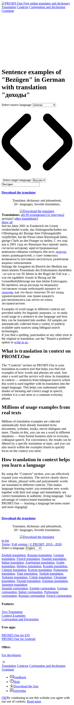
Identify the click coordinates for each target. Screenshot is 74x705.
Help (17, 681)
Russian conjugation (31, 595)
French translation (28, 559)
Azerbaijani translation (39, 562)
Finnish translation (28, 581)
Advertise (20, 691)
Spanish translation (54, 559)
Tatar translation (27, 573)
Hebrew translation (29, 566)
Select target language (17, 180)
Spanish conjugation (15, 588)
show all (7, 222)
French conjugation (59, 595)
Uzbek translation (40, 577)
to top (5, 540)
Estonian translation (55, 581)
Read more (34, 701)
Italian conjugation (30, 592)
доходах (61, 251)
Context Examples (13, 615)
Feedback (20, 677)
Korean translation (40, 570)
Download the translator (19, 192)
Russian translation (39, 555)
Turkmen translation (15, 577)
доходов (7, 292)
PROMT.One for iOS (16, 635)
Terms (6, 544)
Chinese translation (14, 570)
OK (4, 697)
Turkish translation (51, 573)
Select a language (13, 548)
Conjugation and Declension (20, 619)
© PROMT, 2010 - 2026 (46, 544)
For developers (11, 655)
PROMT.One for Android (18, 639)
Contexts (22, 7)
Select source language (16, 105)
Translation (9, 7)
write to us (21, 342)
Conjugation (47, 7)
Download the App (26, 686)
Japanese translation (14, 584)
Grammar (8, 10)
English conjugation (43, 588)
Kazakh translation (55, 566)
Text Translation (12, 612)
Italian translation (13, 562)
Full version (19, 544)
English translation (14, 555)
